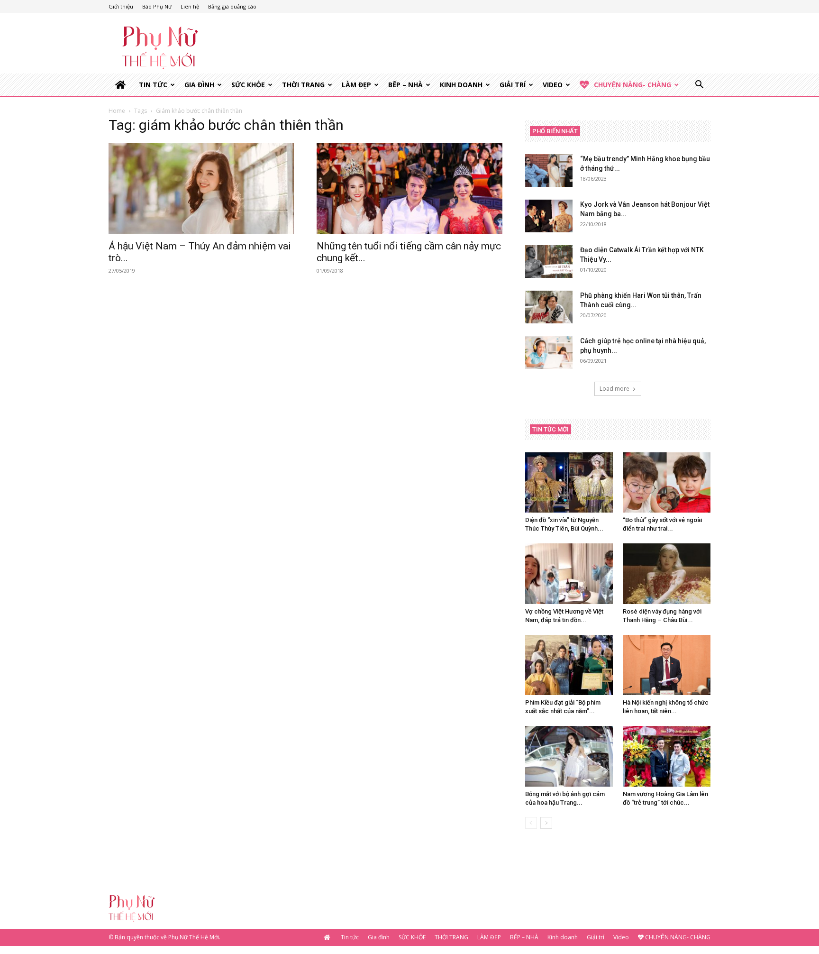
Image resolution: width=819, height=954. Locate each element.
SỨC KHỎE (248, 84)
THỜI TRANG (303, 84)
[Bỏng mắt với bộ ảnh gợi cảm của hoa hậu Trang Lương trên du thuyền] (569, 756)
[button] (699, 85)
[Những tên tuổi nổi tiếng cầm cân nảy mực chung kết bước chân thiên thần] (409, 188)
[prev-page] (531, 823)
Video (553, 84)
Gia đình (199, 84)
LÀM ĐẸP (356, 84)
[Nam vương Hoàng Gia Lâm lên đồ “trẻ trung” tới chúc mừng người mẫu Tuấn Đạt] (666, 756)
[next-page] (546, 823)
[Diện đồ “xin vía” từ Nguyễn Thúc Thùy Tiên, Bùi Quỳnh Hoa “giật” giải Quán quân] (569, 482)
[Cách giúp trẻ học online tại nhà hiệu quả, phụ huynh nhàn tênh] (549, 352)
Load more (614, 389)
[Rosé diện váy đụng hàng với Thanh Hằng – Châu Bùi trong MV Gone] (666, 573)
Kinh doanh (461, 84)
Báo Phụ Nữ (157, 6)
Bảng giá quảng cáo (232, 6)
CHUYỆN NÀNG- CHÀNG (632, 84)
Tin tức (153, 84)
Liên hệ (190, 6)
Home (117, 111)
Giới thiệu (121, 6)
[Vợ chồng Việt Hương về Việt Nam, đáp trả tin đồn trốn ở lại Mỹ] (569, 573)
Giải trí (513, 84)
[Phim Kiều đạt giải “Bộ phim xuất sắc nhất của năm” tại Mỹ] (569, 665)
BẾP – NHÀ (405, 84)
